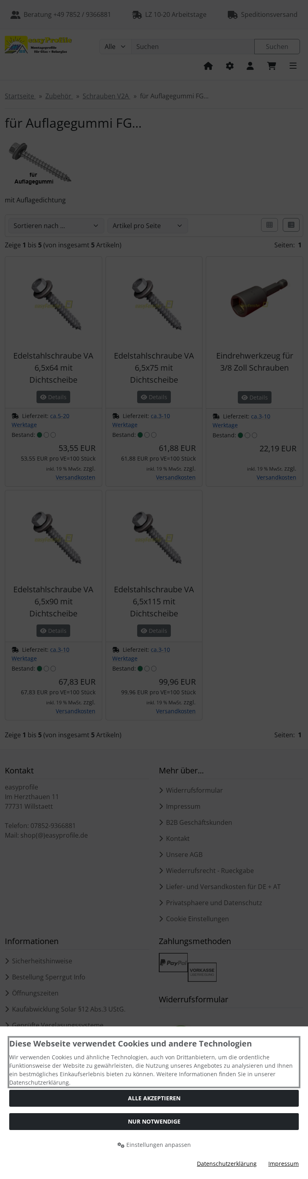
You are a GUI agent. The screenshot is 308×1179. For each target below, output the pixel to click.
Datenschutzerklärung (227, 1163)
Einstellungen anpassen (158, 1144)
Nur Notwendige (154, 1121)
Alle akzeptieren (154, 1098)
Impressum (283, 1163)
